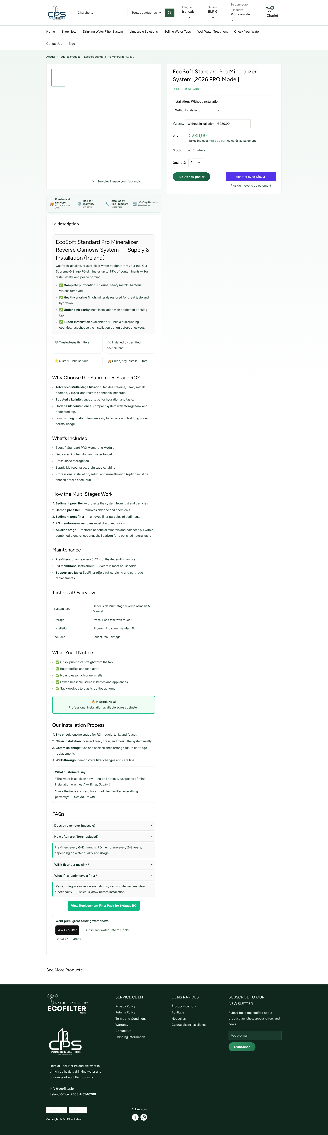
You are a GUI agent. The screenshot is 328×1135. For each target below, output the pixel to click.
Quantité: (179, 162)
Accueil (50, 56)
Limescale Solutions (144, 31)
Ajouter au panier (191, 177)
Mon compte (240, 14)
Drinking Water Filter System (103, 31)
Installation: (196, 101)
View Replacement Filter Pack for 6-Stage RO (103, 905)
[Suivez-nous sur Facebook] (135, 1117)
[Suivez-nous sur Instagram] (143, 1117)
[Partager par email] (272, 88)
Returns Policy (125, 1012)
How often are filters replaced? (76, 836)
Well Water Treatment (212, 31)
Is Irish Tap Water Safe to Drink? (107, 930)
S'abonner (242, 1047)
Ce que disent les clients (189, 1025)
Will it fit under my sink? (71, 864)
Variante (178, 123)
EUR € (74, 1109)
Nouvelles (179, 1018)
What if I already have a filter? (75, 875)
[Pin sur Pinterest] (255, 88)
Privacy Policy (125, 1006)
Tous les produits (69, 56)
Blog (72, 44)
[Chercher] (169, 13)
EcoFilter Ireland (186, 88)
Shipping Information (130, 1037)
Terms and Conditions (130, 1018)
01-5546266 (74, 939)
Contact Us (54, 44)
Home (50, 31)
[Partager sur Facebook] (247, 88)
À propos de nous (184, 1006)
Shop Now (69, 31)
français (53, 1109)
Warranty (121, 1025)
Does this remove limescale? (75, 825)
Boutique (178, 1012)
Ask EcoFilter (67, 930)
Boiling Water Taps (177, 31)
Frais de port (217, 140)
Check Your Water (247, 31)
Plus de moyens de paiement (251, 185)
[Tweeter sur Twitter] (264, 88)
